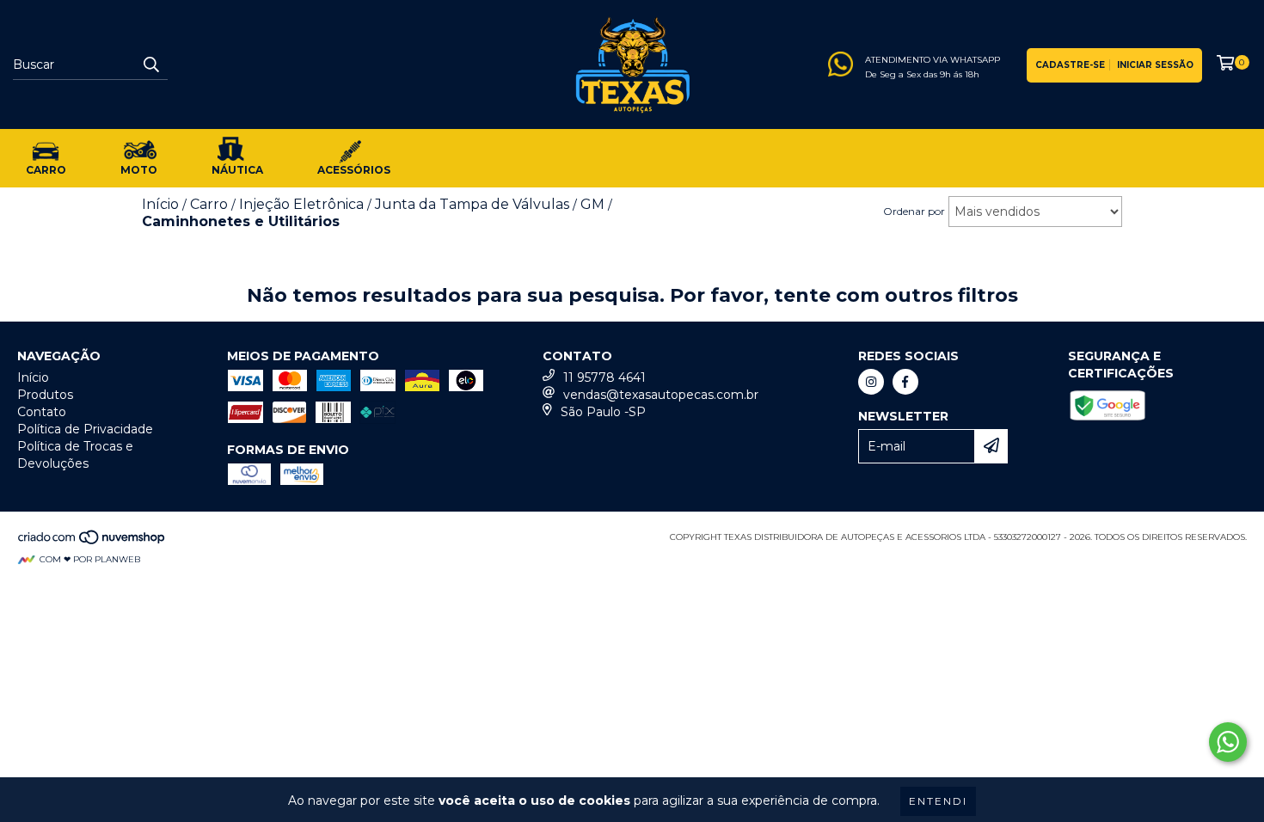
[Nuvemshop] (92, 542)
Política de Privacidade (85, 429)
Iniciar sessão (1155, 65)
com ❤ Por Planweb (90, 559)
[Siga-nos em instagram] (871, 382)
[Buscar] (150, 64)
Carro (46, 169)
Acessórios (353, 169)
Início (33, 377)
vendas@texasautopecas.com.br (660, 394)
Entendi (938, 800)
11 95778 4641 (604, 377)
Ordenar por (914, 211)
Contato (41, 412)
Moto (138, 169)
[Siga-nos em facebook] (905, 382)
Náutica (237, 169)
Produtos (45, 394)
